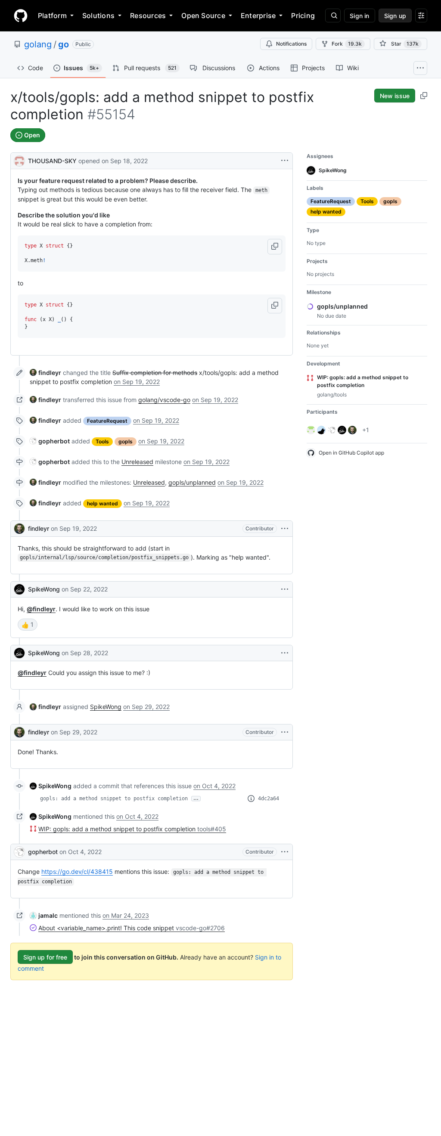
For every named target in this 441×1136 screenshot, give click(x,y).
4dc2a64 (268, 799)
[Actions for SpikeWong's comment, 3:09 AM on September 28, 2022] (285, 653)
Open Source (203, 15)
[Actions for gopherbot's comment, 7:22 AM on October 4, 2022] (285, 852)
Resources (148, 15)
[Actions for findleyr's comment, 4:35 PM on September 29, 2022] (285, 732)
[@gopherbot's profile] (19, 852)
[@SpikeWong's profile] (19, 589)
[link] (45, 372)
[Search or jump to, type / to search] (333, 15)
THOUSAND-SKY (52, 160)
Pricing (303, 15)
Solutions (98, 15)
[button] (274, 246)
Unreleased (137, 461)
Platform (52, 15)
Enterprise (258, 15)
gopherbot (43, 851)
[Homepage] (21, 15)
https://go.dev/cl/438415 (77, 871)
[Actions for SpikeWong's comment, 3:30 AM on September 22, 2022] (285, 589)
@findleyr (41, 609)
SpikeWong (44, 589)
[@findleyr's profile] (19, 528)
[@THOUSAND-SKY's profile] (19, 160)
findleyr (38, 528)
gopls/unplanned (192, 482)
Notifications (291, 43)
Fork (347, 43)
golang (38, 44)
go (63, 44)
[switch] (27, 625)
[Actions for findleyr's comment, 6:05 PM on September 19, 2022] (285, 529)
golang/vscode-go (164, 399)
